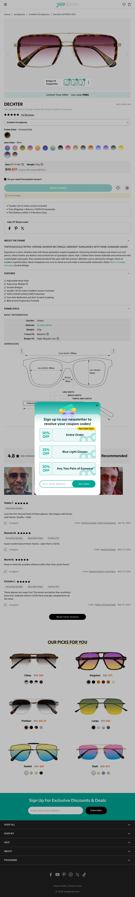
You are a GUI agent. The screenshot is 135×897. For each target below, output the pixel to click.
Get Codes (84, 483)
